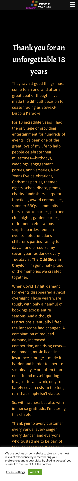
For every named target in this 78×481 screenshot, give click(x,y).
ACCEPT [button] (34, 471)
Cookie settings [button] (15, 472)
